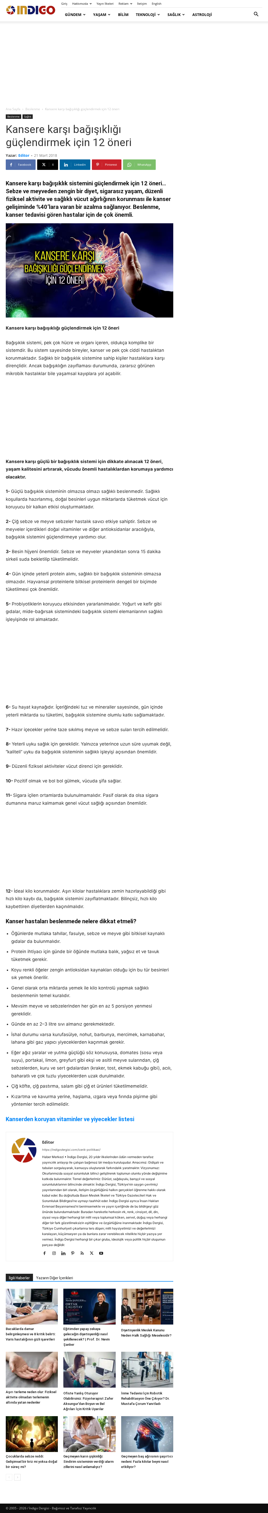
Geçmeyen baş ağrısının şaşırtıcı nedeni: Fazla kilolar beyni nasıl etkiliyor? (147, 1461)
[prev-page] (9, 1477)
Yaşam (99, 14)
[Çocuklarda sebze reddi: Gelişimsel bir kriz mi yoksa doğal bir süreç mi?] (32, 1434)
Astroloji (202, 14)
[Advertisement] (134, 64)
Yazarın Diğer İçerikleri (54, 1278)
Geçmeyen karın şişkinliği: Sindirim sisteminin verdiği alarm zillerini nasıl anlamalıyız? (88, 1461)
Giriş (64, 3)
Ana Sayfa (13, 109)
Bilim (123, 14)
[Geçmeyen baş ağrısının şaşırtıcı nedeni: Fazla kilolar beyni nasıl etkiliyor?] (147, 1434)
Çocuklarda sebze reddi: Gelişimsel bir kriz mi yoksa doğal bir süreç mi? (31, 1461)
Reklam (124, 3)
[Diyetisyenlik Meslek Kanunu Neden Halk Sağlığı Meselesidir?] (147, 1307)
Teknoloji (146, 14)
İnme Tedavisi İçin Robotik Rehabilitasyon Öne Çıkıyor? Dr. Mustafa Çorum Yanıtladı (145, 1398)
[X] (93, 1253)
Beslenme (32, 109)
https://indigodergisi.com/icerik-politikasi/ (71, 1150)
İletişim (142, 3)
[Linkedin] (65, 1253)
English (156, 3)
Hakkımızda (80, 3)
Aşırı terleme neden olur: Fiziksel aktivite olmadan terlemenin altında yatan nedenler (31, 1397)
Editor (23, 155)
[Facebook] (46, 1253)
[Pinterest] (74, 1253)
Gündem (73, 14)
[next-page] (17, 1477)
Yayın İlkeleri (105, 3)
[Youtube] (103, 1253)
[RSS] (84, 1253)
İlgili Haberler (19, 1278)
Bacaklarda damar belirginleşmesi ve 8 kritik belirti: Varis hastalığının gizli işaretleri (30, 1334)
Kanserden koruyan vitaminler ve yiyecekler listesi (70, 1119)
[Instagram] (56, 1253)
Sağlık (174, 14)
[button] (256, 14)
